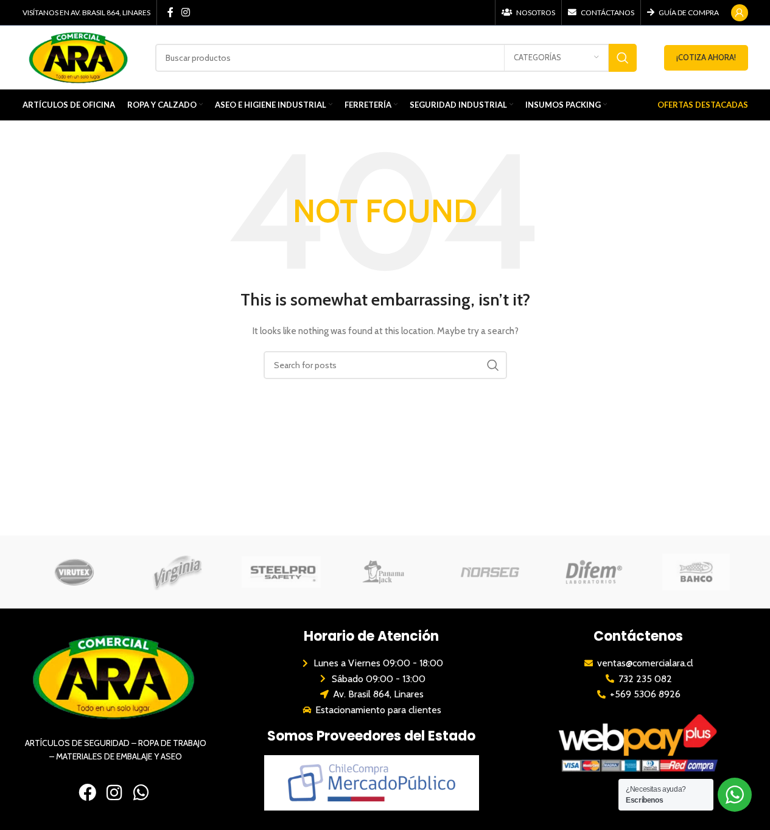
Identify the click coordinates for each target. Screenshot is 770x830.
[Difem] (592, 572)
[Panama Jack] (384, 572)
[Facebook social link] (170, 12)
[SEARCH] (623, 58)
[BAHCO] (695, 572)
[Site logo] (80, 56)
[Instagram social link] (186, 12)
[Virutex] (74, 572)
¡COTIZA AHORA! (706, 57)
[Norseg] (489, 572)
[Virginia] (177, 572)
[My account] (739, 13)
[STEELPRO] (281, 572)
